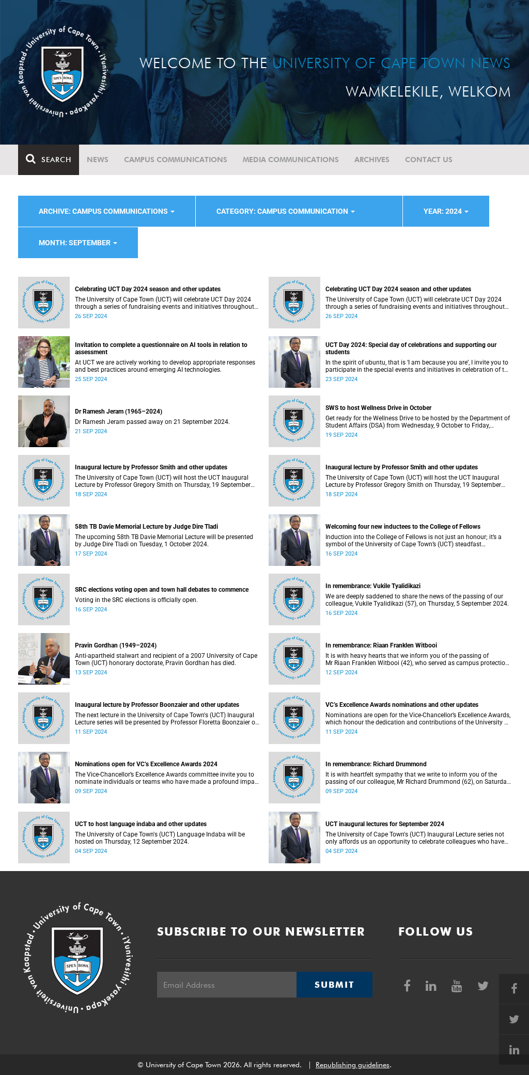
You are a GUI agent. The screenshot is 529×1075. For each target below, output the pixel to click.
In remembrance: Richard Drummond (376, 764)
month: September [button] (75, 243)
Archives (372, 159)
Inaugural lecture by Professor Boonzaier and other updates (157, 704)
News (97, 159)
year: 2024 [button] (443, 211)
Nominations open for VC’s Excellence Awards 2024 (146, 764)
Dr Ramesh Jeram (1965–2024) (118, 411)
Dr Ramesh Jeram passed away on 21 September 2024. (152, 421)
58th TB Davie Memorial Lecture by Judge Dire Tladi (146, 526)
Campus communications (175, 159)
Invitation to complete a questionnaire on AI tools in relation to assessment (161, 348)
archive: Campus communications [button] (104, 211)
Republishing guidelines (353, 1065)
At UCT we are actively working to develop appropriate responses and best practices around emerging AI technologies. (165, 366)
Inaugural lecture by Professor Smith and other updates (151, 467)
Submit (334, 984)
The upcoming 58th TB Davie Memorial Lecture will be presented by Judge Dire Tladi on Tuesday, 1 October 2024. (164, 540)
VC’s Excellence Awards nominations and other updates (401, 704)
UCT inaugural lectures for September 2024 (384, 824)
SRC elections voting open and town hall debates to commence (161, 589)
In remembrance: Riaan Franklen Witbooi (381, 645)
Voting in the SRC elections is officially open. (136, 600)
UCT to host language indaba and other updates (141, 824)
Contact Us (429, 159)
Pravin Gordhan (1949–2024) (116, 645)
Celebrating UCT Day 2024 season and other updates (148, 289)
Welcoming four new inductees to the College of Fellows (402, 526)
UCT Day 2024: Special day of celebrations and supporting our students (410, 348)
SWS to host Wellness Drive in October (378, 408)
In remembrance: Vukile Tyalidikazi (373, 586)
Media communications (291, 159)
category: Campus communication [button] (283, 211)
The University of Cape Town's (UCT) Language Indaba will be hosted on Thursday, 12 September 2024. (160, 838)
